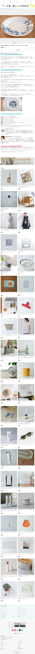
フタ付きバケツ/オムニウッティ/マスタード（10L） (24, 379)
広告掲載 (2, 644)
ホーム (3, 2)
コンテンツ (17, 2)
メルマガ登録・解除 (20, 641)
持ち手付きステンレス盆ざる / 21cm (5, 314)
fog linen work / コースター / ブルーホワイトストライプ (8, 251)
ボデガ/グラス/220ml (21, 251)
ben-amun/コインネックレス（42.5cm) (23, 466)
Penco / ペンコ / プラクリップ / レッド (23, 314)
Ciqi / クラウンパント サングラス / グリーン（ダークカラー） (26, 444)
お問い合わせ (19, 643)
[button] (1, 27)
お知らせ (2, 641)
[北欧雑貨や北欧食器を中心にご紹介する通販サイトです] (17, 5)
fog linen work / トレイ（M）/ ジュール (6, 292)
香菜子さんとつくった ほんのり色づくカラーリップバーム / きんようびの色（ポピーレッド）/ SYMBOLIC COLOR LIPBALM (9, 576)
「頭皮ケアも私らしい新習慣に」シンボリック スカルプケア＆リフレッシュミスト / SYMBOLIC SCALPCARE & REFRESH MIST (26, 357)
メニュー (31, 2)
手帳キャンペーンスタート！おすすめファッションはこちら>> (8, 8)
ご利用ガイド (2, 643)
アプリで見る (17, 652)
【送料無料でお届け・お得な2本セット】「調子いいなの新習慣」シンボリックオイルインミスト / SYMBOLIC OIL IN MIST (8, 510)
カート (24, 2)
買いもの (10, 2)
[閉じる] (19, 652)
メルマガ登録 (17, 50)
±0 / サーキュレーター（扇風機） (5, 379)
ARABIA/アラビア (13, 116)
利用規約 (19, 644)
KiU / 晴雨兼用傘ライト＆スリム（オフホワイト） (7, 466)
